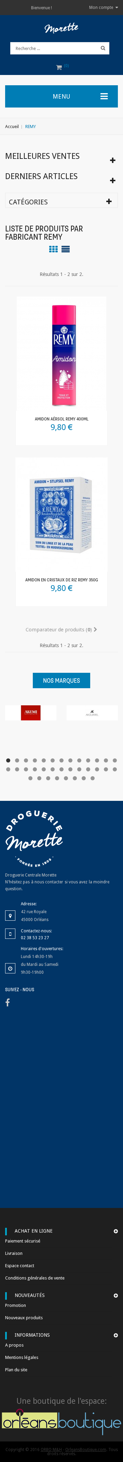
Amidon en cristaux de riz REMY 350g (61, 580)
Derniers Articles (41, 176)
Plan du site (16, 1369)
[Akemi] (30, 712)
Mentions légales (21, 1357)
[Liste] (66, 249)
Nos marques (61, 680)
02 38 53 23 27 (35, 938)
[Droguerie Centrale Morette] (61, 28)
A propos (14, 1345)
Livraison (14, 1253)
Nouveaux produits (24, 1317)
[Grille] (53, 249)
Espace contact (19, 1265)
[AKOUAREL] (92, 712)
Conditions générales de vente (35, 1278)
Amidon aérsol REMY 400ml (61, 419)
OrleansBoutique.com (85, 1449)
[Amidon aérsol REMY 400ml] (61, 353)
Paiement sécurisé (22, 1241)
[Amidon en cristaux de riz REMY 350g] (61, 514)
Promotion (15, 1305)
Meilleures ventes (42, 156)
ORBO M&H (51, 1449)
